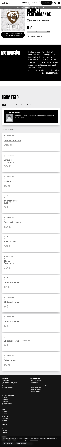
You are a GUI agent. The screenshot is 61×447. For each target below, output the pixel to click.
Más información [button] (50, 73)
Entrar (22, 117)
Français (34, 7)
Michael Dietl (10, 242)
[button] (59, 3)
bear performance (12, 141)
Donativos (46, 2)
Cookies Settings (7, 443)
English (20, 7)
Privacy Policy (34, 440)
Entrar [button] (24, 3)
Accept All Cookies (22, 443)
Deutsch (41, 7)
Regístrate (34, 2)
